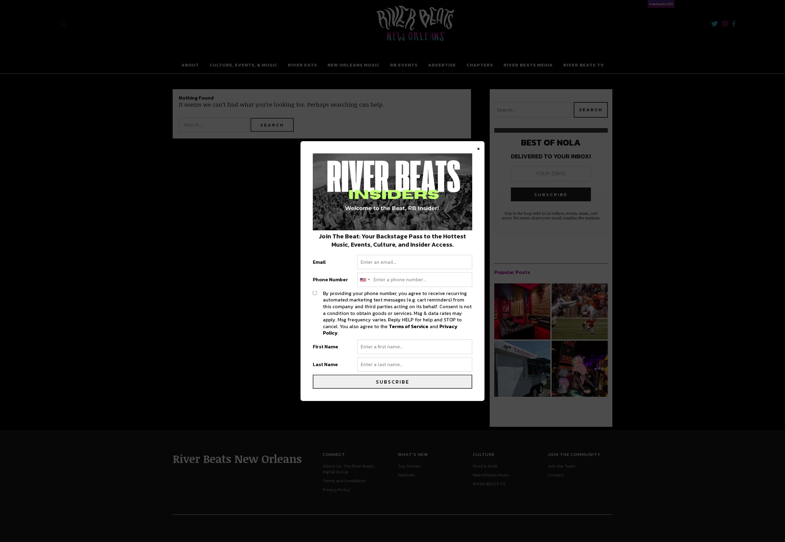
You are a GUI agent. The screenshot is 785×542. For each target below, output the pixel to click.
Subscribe (392, 381)
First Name (325, 346)
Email (319, 262)
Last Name (325, 364)
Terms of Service (408, 326)
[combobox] (365, 280)
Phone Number (330, 279)
